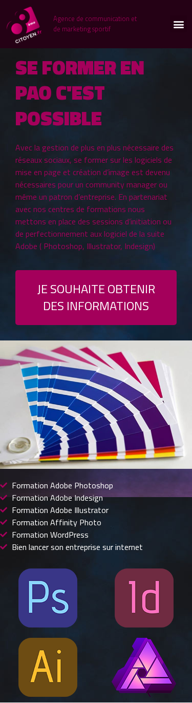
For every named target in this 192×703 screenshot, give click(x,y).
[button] (178, 23)
